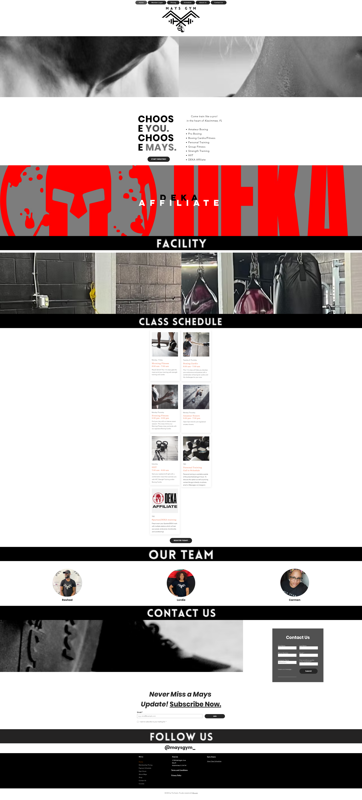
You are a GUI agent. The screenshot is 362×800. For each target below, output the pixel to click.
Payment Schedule (145, 768)
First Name (281, 645)
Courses (141, 784)
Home (141, 762)
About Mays (143, 774)
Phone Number (283, 653)
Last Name (302, 645)
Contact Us (142, 780)
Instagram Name (283, 660)
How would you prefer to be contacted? (306, 660)
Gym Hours (142, 771)
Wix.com (195, 793)
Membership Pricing (145, 765)
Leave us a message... (285, 669)
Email (301, 653)
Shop (140, 777)
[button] (173, 2)
